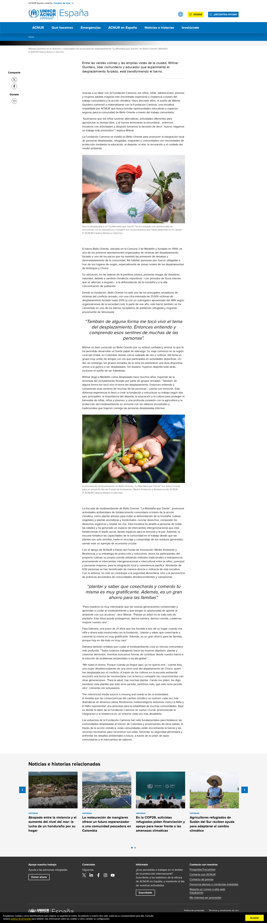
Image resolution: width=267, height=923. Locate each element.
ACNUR (38, 27)
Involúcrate (190, 27)
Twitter (84, 875)
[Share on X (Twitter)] (14, 79)
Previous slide (22, 790)
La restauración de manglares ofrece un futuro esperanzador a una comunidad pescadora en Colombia (106, 824)
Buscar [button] (170, 14)
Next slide (244, 790)
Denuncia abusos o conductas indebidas (214, 884)
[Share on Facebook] (14, 86)
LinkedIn (91, 875)
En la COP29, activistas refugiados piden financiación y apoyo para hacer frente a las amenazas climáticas (160, 824)
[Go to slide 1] (132, 848)
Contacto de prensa (201, 879)
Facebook (98, 875)
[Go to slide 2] (135, 848)
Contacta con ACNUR (203, 874)
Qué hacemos (62, 27)
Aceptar (254, 918)
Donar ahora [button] (39, 877)
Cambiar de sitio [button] (62, 3)
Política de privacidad (194, 910)
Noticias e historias (159, 27)
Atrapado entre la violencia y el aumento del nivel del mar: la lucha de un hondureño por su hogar (52, 824)
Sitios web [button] (180, 14)
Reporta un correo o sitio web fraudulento (207, 891)
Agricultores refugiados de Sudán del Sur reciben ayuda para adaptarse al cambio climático (212, 824)
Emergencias (91, 27)
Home (31, 36)
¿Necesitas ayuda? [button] (225, 14)
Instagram (106, 875)
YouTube (113, 875)
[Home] (50, 14)
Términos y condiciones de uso (224, 910)
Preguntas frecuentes (202, 869)
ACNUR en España (122, 27)
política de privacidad (21, 919)
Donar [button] (197, 14)
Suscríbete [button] (145, 893)
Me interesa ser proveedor (206, 897)
